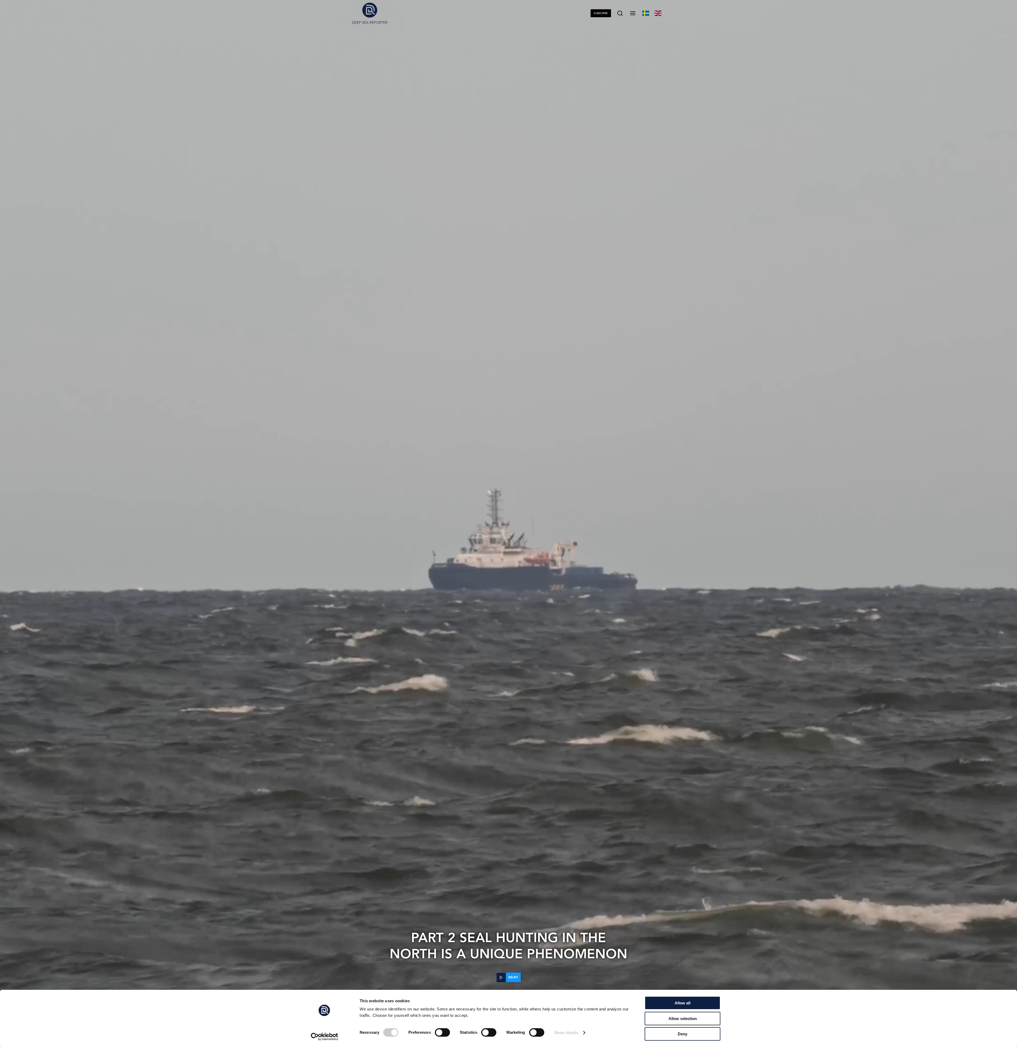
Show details (566, 1032)
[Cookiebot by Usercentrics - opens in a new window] (324, 1037)
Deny (682, 1034)
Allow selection (682, 1018)
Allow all (682, 1003)
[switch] (442, 1032)
